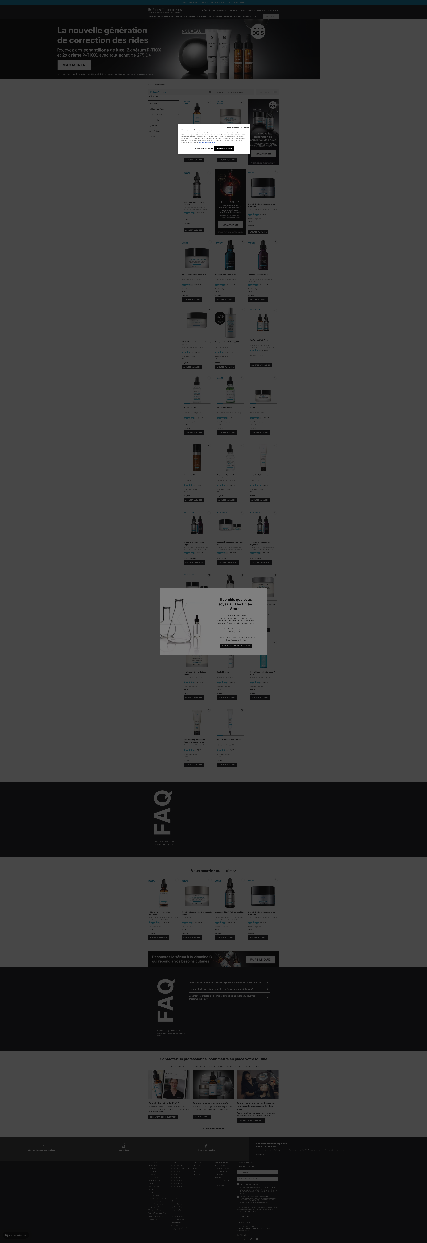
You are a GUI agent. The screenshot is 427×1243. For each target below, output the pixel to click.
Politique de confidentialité (207, 142)
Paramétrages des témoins (204, 148)
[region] (214, 139)
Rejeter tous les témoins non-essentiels (238, 127)
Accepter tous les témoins (224, 148)
